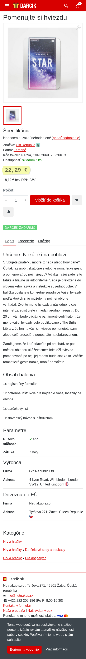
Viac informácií (57, 649)
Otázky (44, 241)
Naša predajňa (14, 610)
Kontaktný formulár (17, 605)
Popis (9, 241)
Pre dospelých (35, 558)
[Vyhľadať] (65, 5)
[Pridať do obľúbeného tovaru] (77, 200)
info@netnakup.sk (20, 595)
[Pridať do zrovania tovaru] (8, 212)
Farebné (20, 150)
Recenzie (26, 241)
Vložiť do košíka (50, 200)
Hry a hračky (12, 541)
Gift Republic (25, 145)
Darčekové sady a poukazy (45, 550)
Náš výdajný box (40, 610)
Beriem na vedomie (24, 649)
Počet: (9, 190)
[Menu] (7, 5)
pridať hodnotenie (66, 138)
